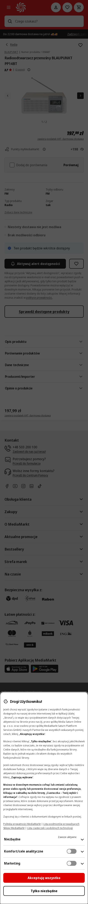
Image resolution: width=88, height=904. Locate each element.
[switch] (72, 851)
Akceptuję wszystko (44, 878)
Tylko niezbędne (44, 891)
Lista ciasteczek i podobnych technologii (50, 828)
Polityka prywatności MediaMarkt (22, 824)
